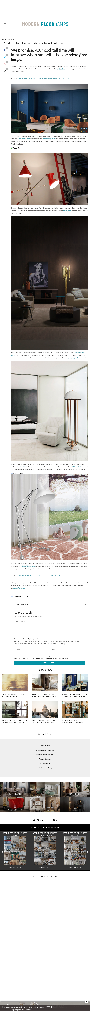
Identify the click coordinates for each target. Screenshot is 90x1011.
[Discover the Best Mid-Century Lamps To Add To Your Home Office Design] (75, 682)
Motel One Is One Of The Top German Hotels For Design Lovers (73, 723)
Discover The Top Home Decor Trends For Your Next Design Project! (14, 723)
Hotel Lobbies (45, 763)
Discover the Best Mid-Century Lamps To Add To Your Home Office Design (75, 696)
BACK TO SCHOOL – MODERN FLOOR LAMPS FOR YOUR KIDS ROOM (44, 78)
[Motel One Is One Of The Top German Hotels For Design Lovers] (75, 709)
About (35, 876)
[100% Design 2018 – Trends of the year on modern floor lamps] (45, 709)
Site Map (42, 876)
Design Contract (45, 759)
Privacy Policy (52, 876)
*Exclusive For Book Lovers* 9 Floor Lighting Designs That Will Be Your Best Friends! (44, 696)
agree (48, 1007)
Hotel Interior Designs (45, 768)
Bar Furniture (45, 746)
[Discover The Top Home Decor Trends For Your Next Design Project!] (15, 709)
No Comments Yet (23, 604)
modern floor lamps (8, 39)
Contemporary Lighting (45, 750)
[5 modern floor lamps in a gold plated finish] (15, 682)
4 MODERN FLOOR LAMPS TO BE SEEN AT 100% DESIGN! (39, 576)
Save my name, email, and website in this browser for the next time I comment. (41, 659)
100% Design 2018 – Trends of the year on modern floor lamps (43, 723)
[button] (87, 852)
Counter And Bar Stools (45, 754)
